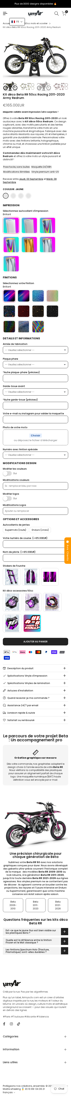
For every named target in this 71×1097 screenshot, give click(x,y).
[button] (17, 21)
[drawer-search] (57, 13)
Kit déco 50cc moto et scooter (31, 23)
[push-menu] (5, 13)
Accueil (7, 23)
